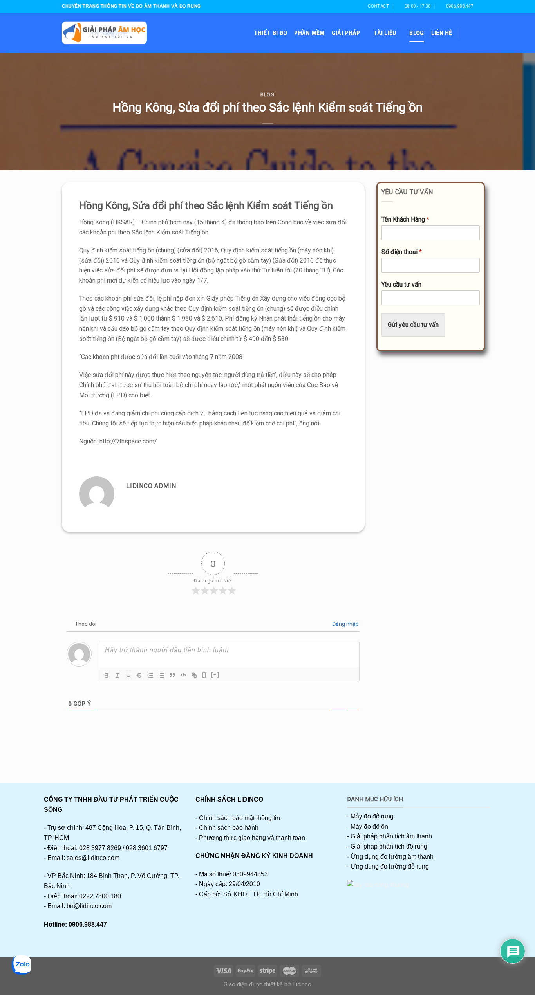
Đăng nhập (345, 624)
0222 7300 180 (100, 896)
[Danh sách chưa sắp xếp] (161, 675)
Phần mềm (309, 33)
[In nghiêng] (117, 675)
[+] (215, 675)
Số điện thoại (401, 252)
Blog (416, 33)
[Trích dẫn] (172, 675)
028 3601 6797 (147, 848)
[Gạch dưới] (128, 675)
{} (204, 675)
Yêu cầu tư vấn (401, 284)
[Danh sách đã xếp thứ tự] (150, 675)
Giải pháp (346, 33)
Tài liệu (384, 33)
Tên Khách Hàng (405, 219)
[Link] (194, 675)
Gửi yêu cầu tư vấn (413, 324)
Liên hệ (441, 33)
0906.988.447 (88, 924)
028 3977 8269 (100, 848)
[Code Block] (183, 675)
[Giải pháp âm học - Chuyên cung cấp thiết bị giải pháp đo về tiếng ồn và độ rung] (104, 33)
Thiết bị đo (270, 33)
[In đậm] (106, 675)
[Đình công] (139, 675)
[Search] (469, 33)
